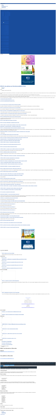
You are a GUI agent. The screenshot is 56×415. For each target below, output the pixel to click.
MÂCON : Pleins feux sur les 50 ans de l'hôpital (8, 253)
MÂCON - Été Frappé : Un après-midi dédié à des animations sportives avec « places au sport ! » (12, 110)
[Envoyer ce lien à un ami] (3, 88)
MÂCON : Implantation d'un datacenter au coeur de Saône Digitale (10, 292)
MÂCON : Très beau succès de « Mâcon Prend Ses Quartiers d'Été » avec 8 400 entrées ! (11, 181)
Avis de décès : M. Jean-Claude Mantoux (7, 344)
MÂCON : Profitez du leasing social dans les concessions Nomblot (8, 171)
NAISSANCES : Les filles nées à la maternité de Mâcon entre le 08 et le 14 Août (14, 259)
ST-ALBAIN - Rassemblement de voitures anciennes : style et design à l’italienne (10, 189)
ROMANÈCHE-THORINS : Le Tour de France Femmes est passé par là (9, 194)
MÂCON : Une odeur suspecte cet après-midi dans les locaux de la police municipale (11, 222)
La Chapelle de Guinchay (5, 6)
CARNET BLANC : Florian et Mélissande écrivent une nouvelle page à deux (14, 324)
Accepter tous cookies (3, 410)
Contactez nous (4, 412)
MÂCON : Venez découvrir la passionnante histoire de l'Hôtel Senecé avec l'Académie (11, 175)
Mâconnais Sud (4, 7)
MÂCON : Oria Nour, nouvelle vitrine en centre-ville (7, 220)
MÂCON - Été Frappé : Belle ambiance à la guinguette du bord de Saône (9, 122)
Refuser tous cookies (8, 410)
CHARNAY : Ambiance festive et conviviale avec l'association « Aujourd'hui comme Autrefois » (12, 155)
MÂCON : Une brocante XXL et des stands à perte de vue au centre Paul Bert (10, 107)
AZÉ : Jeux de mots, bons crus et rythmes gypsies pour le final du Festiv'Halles (10, 104)
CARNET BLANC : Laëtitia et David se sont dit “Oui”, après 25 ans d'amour (12, 333)
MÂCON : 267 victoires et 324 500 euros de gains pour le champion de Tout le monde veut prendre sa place (14, 137)
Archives (3, 411)
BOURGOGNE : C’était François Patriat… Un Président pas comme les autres (10, 126)
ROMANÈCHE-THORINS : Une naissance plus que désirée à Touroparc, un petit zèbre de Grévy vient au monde (15, 131)
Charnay (3, 5)
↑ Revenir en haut (2, 414)
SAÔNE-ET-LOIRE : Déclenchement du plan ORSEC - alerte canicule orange (10, 184)
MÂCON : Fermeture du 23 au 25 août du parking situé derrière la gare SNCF (10, 144)
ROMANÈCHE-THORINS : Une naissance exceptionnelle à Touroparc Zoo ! (10, 166)
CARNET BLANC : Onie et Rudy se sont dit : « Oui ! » (9, 338)
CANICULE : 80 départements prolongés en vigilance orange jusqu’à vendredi (10, 162)
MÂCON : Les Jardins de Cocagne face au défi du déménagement (10, 280)
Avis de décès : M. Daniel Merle (7, 341)
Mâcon (3, 4)
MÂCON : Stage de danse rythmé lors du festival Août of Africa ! (8, 146)
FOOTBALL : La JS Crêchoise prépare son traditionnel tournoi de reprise (11, 311)
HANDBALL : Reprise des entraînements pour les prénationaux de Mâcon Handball (13, 314)
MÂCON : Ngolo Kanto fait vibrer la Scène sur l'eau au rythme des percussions (10, 116)
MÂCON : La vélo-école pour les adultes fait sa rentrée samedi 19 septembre (10, 140)
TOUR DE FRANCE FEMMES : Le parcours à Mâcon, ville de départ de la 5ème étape (11, 217)
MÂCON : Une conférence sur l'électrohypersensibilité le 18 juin (13, 86)
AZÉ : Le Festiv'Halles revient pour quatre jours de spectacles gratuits (9, 134)
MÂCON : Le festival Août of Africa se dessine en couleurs (7, 178)
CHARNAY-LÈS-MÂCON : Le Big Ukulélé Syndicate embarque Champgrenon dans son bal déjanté (13, 113)
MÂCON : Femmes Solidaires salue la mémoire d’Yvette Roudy (8, 120)
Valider (12, 410)
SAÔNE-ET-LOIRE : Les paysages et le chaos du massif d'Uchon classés (9, 227)
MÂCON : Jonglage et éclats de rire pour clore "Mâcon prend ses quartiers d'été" (10, 168)
